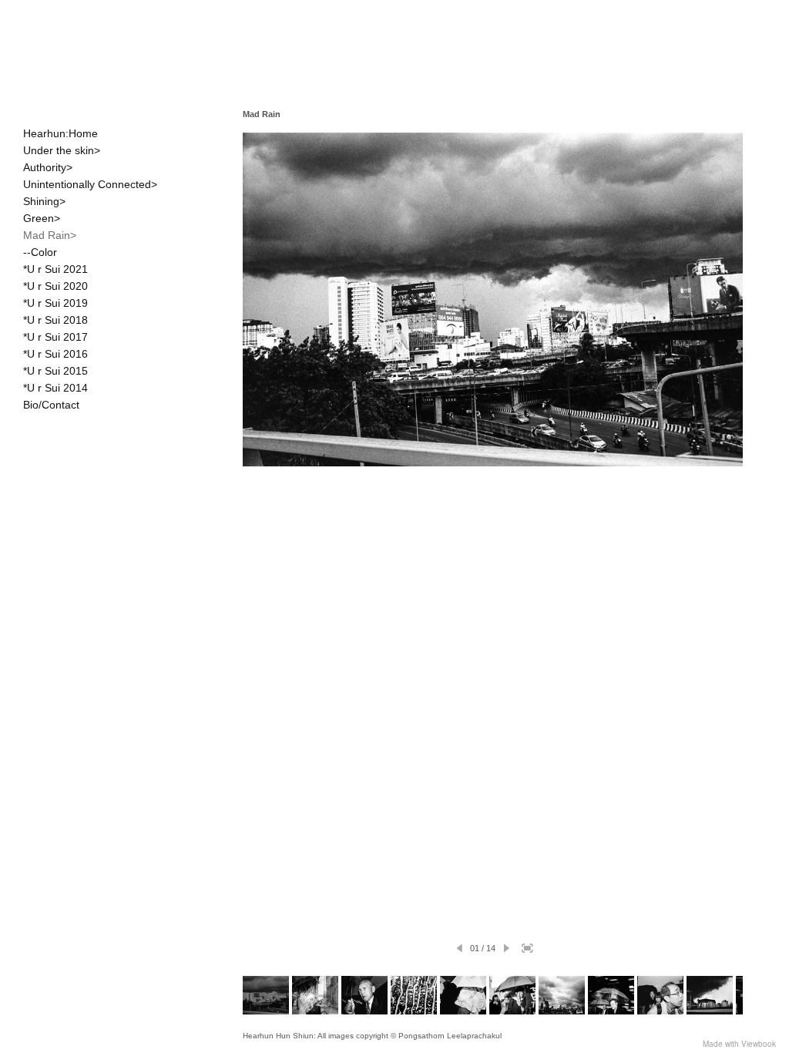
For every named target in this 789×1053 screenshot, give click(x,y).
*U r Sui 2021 (55, 269)
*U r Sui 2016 (55, 354)
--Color (40, 252)
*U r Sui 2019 (55, 303)
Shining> (44, 201)
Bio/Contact (51, 405)
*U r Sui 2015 (55, 371)
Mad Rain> (49, 235)
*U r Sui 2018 (55, 320)
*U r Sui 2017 (55, 337)
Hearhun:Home (60, 133)
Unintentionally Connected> (90, 184)
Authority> (47, 167)
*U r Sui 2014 (55, 388)
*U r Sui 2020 (55, 286)
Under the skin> (61, 150)
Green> (41, 218)
